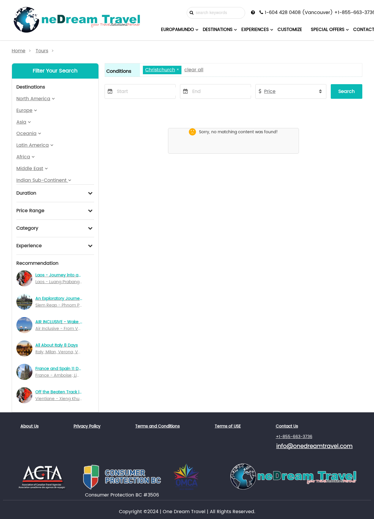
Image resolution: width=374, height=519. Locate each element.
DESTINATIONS (218, 29)
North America (33, 99)
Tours (42, 51)
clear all (193, 70)
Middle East (29, 168)
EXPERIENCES (255, 29)
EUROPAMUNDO (177, 29)
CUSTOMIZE (290, 29)
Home (18, 51)
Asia (21, 122)
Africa (23, 157)
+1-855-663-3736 (294, 436)
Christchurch (160, 70)
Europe (24, 110)
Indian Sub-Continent (42, 180)
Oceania (26, 133)
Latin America (32, 145)
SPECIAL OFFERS (327, 29)
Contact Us (287, 426)
